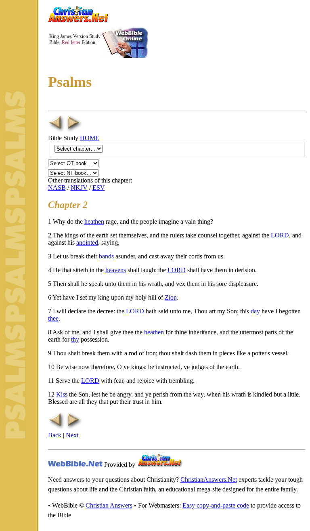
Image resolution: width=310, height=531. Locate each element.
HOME (89, 137)
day (255, 311)
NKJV (79, 187)
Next (72, 435)
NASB (57, 187)
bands (106, 256)
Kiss (61, 394)
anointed (87, 242)
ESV (98, 187)
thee (53, 318)
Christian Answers (109, 505)
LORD (280, 235)
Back (54, 435)
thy (75, 339)
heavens (115, 270)
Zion (171, 297)
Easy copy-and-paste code (215, 505)
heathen (94, 221)
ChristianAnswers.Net (208, 479)
